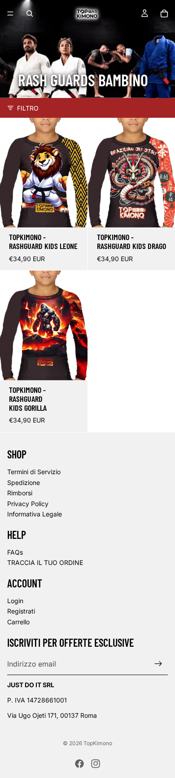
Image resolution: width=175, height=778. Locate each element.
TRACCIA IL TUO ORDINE (45, 562)
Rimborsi (19, 493)
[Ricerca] (29, 13)
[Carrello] (164, 13)
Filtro (28, 108)
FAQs (15, 552)
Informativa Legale (34, 514)
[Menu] (10, 13)
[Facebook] (79, 763)
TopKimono (97, 743)
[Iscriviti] (158, 663)
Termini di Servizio (34, 472)
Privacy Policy (27, 503)
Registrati (21, 611)
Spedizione (23, 482)
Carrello (18, 622)
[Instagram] (95, 763)
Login (15, 601)
